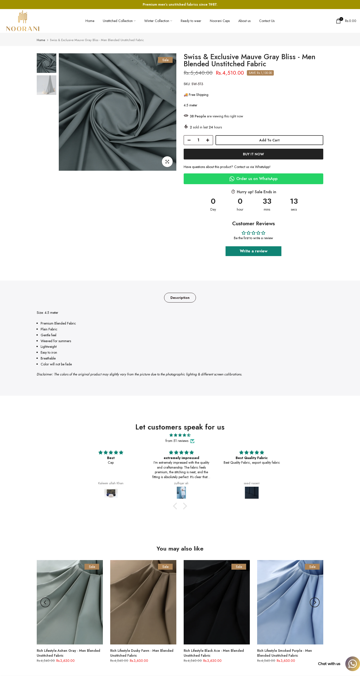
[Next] (315, 602)
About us (244, 20)
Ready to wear (191, 20)
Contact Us (267, 20)
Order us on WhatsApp (256, 178)
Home (89, 20)
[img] (180, 435)
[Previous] (45, 602)
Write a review (253, 251)
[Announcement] (181, 5)
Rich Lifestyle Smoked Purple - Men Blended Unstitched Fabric (284, 653)
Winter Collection (156, 20)
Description (180, 297)
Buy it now (253, 154)
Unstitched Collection (118, 20)
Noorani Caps (220, 20)
